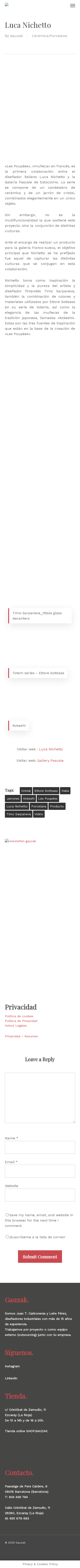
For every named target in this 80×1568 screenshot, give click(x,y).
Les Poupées (48, 798)
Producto (57, 806)
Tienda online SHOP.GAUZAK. (26, 1431)
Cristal (26, 790)
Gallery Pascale (50, 760)
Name (11, 1138)
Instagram (12, 1366)
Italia (65, 790)
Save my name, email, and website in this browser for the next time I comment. (39, 1220)
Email (11, 1162)
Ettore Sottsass (46, 790)
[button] (72, 5)
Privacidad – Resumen (21, 1036)
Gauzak (16, 36)
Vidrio (39, 814)
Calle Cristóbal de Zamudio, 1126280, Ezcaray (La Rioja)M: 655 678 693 (27, 1513)
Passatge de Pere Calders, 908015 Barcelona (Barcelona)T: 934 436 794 (26, 1491)
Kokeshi (28, 798)
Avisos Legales (16, 1025)
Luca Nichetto (51, 749)
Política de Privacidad (21, 1021)
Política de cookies (19, 1016)
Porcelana (38, 806)
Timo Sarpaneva (18, 814)
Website (11, 1186)
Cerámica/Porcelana (49, 36)
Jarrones (12, 798)
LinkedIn (11, 1378)
